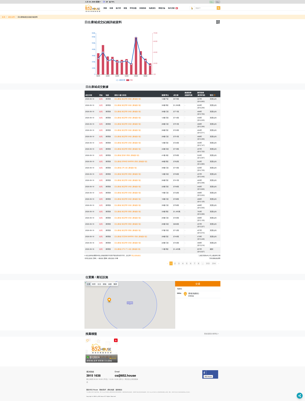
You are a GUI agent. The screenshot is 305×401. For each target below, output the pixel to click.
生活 (99, 284)
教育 (94, 284)
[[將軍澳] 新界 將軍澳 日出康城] (102, 351)
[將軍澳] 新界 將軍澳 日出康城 (99, 360)
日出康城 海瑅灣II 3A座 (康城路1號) (127, 117)
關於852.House (92, 389)
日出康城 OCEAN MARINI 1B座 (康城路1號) (130, 236)
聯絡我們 (102, 389)
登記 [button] (217, 2)
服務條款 (119, 389)
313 (207, 263)
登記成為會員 (136, 255)
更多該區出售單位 (211, 333)
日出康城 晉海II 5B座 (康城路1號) (126, 155)
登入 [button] (211, 2)
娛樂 (110, 284)
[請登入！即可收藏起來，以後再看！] (87, 340)
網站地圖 (110, 389)
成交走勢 (11, 17)
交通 (88, 284)
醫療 (115, 284)
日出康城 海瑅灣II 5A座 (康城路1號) (127, 105)
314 (214, 263)
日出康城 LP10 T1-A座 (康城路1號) (127, 249)
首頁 (3, 17)
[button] (105, 7)
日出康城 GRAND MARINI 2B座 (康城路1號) (130, 161)
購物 (104, 284)
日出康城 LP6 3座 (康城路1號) (125, 167)
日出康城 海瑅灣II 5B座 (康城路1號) (127, 99)
